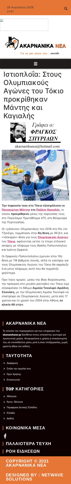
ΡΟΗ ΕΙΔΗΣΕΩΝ (23, 451)
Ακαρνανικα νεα (26, 323)
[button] (35, 64)
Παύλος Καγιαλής (48, 209)
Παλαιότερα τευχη (28, 444)
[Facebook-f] (5, 436)
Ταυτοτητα (19, 356)
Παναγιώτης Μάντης (16, 209)
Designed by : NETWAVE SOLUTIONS (34, 477)
